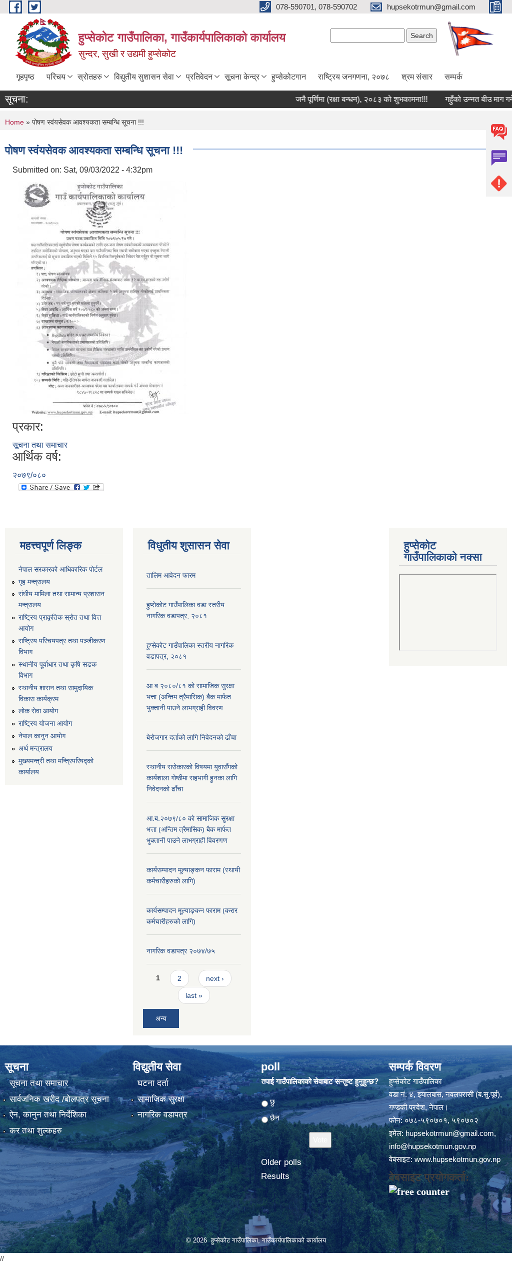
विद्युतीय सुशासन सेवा (144, 77)
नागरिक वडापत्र (162, 1114)
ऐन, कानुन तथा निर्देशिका (48, 1114)
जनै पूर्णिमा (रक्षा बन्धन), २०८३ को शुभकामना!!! (348, 99)
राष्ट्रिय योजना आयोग (45, 723)
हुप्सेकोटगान (289, 77)
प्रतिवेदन (199, 77)
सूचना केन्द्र (242, 77)
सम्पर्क (453, 77)
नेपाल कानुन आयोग (42, 736)
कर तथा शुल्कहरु (36, 1130)
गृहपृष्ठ (25, 77)
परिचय (56, 77)
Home (14, 122)
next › (215, 978)
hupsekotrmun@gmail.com (450, 1133)
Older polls (281, 1162)
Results (275, 1176)
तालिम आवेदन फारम (171, 575)
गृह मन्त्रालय (34, 582)
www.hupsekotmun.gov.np (457, 1159)
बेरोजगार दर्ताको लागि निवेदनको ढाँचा (191, 737)
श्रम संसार (417, 77)
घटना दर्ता (153, 1083)
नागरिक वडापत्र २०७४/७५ (180, 951)
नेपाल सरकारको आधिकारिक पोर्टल (60, 569)
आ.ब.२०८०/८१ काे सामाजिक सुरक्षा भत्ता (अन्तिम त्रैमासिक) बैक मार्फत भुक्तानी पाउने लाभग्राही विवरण (190, 697)
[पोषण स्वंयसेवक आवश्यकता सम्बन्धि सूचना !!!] (102, 297)
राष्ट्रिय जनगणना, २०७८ (354, 77)
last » (194, 995)
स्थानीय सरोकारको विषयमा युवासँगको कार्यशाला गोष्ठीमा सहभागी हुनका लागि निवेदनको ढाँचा (192, 778)
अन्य (161, 1018)
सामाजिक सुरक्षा (161, 1099)
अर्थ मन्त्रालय (35, 748)
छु (272, 1101)
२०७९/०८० (29, 475)
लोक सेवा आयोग (38, 711)
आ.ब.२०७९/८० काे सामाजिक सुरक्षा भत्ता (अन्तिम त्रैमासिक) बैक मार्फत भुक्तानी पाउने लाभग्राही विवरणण (190, 829)
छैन (275, 1117)
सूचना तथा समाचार (40, 445)
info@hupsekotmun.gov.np (432, 1146)
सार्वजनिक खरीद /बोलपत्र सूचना (59, 1099)
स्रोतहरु (90, 77)
